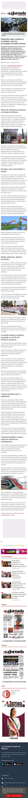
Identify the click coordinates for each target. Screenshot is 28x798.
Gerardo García (6, 62)
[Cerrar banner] (26, 789)
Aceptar (8, 795)
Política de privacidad (16, 795)
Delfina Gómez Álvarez (15, 66)
